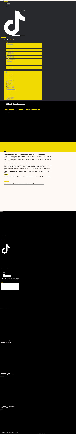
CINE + (7, 42)
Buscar (10, 35)
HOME (7, 41)
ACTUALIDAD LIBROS (10, 53)
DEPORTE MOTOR (10, 68)
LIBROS (6, 81)
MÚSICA (7, 55)
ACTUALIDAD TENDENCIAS (11, 60)
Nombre (2, 272)
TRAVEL (8, 62)
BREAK (12, 39)
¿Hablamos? (8, 4)
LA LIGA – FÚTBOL (8, 69)
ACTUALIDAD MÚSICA (10, 57)
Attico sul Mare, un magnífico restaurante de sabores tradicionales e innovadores (6, 341)
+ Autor (5, 151)
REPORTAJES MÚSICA (10, 56)
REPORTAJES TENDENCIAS (11, 59)
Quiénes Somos (8, 3)
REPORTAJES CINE (10, 43)
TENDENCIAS (7, 58)
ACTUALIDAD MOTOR (10, 67)
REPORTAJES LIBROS (10, 52)
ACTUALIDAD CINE (10, 44)
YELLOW (7, 39)
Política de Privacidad (13, 432)
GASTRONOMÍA (9, 61)
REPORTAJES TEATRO (10, 49)
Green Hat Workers (42, 433)
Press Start (10, 94)
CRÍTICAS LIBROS (9, 54)
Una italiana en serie (12, 77)
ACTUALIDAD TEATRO (10, 50)
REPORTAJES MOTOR (10, 66)
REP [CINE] (9, 104)
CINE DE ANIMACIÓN (10, 45)
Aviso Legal (8, 432)
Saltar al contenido (3, 0)
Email (2, 274)
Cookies (17, 432)
